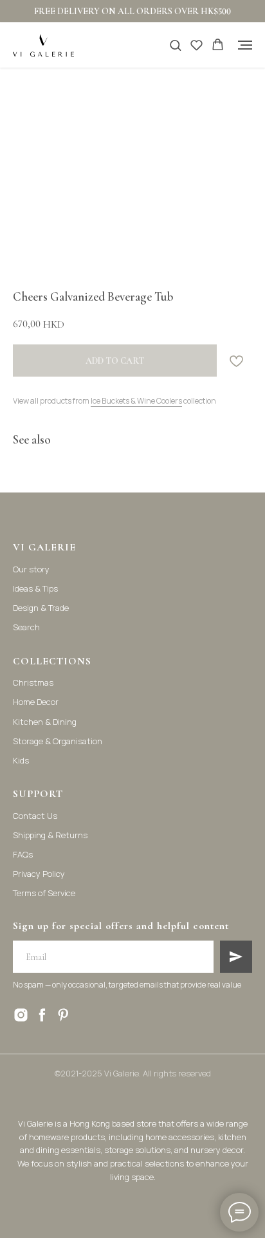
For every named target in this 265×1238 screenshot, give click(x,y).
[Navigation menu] (245, 45)
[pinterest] (63, 1015)
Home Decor (36, 702)
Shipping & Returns (50, 835)
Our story (31, 569)
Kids (21, 760)
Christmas (33, 682)
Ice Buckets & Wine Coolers (136, 400)
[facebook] (42, 1015)
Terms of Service (44, 893)
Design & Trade (41, 608)
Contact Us (35, 815)
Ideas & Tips (35, 588)
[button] (175, 45)
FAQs (23, 854)
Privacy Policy (39, 873)
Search (26, 627)
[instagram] (21, 1015)
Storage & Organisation (57, 741)
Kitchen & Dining (45, 721)
